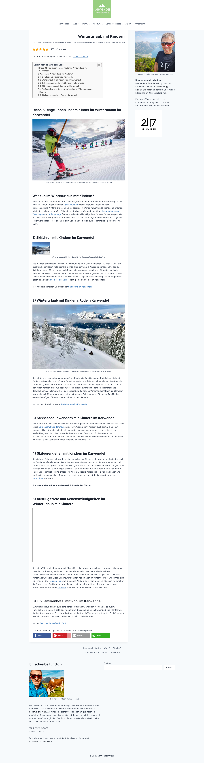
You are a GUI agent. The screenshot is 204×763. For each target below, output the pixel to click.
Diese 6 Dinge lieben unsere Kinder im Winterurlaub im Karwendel (63, 69)
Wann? (107, 648)
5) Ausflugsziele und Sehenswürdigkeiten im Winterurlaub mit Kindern (66, 90)
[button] (42, 635)
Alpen (104, 652)
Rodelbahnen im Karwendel (74, 404)
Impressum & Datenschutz (41, 741)
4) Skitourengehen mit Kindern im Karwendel (59, 86)
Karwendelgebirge (110, 211)
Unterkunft (140, 24)
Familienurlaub (71, 205)
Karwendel (88, 648)
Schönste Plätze (92, 652)
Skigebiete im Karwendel (80, 287)
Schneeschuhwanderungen (52, 427)
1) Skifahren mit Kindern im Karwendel (56, 77)
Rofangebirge (55, 214)
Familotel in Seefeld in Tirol (53, 623)
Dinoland (61, 587)
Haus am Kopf (55, 581)
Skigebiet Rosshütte (57, 280)
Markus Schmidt (80, 56)
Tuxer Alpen (38, 214)
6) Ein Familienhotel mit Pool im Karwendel (58, 95)
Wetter (76, 24)
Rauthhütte (37, 478)
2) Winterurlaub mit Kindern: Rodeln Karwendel (60, 80)
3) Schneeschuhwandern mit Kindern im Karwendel (62, 83)
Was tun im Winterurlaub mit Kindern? (56, 74)
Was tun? (117, 648)
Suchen (107, 663)
